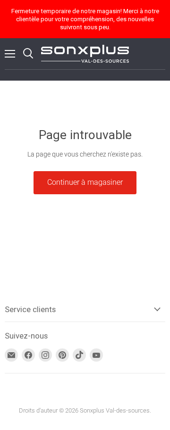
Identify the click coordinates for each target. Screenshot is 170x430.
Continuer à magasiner (85, 182)
